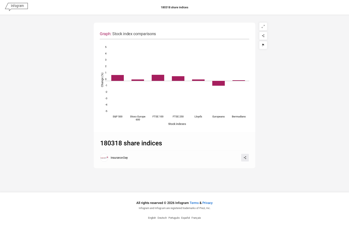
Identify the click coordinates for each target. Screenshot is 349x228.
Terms (194, 203)
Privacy (207, 203)
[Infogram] (16, 7)
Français (196, 217)
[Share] (263, 36)
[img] (117, 78)
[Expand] (263, 26)
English (152, 217)
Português (174, 217)
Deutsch (162, 217)
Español (185, 217)
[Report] (263, 45)
